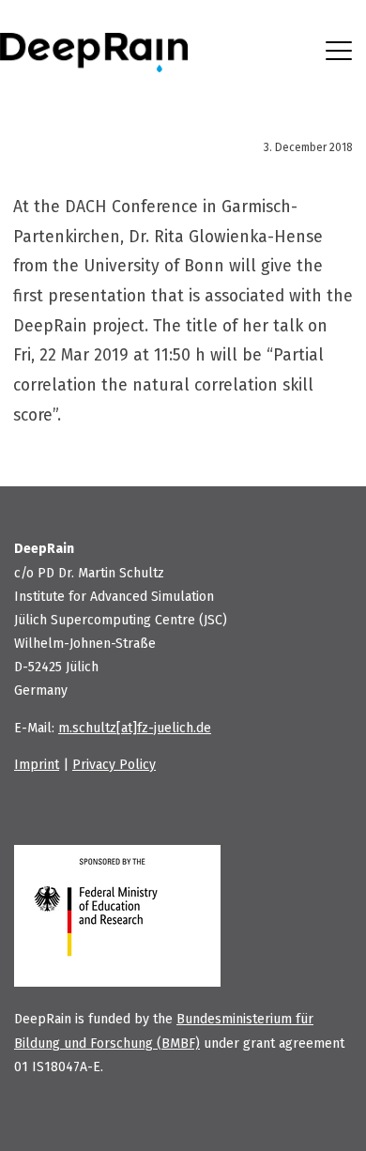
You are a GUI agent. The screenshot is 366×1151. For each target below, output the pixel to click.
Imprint (36, 765)
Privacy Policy (114, 765)
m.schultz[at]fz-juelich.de (134, 728)
